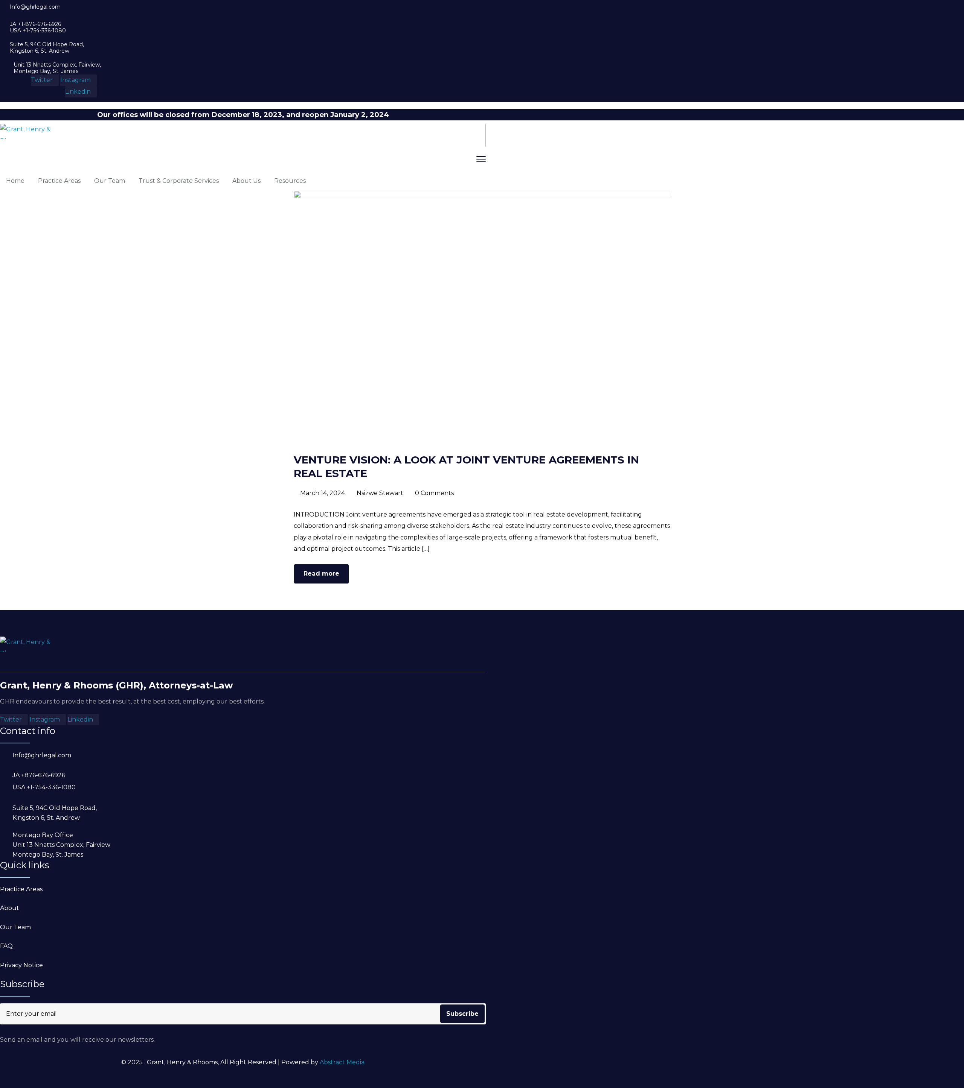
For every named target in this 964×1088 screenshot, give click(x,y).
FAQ (6, 946)
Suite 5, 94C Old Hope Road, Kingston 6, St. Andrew (47, 47)
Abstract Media (342, 1062)
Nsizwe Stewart (380, 493)
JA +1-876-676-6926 (35, 24)
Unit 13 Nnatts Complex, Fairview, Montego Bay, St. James (57, 68)
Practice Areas (59, 180)
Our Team (109, 180)
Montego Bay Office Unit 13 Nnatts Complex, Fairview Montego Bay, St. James (61, 844)
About (9, 908)
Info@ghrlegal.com (35, 7)
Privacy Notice (21, 965)
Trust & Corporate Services (179, 180)
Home (15, 180)
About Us (246, 180)
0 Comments (434, 493)
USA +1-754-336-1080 (38, 30)
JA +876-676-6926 (38, 775)
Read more (321, 573)
